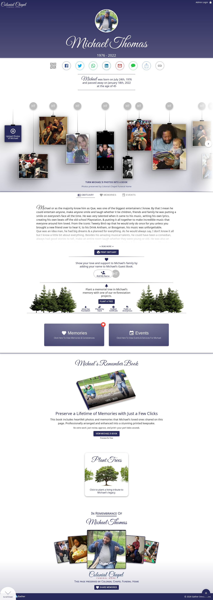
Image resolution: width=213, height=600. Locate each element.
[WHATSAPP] (93, 65)
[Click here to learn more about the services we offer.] (106, 575)
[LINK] (159, 65)
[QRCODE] (53, 65)
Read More (106, 246)
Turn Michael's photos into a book (106, 182)
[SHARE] (146, 65)
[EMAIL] (119, 65)
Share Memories (108, 587)
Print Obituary (108, 252)
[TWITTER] (79, 65)
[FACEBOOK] (66, 65)
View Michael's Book (106, 433)
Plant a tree (106, 301)
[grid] (106, 146)
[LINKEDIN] (106, 65)
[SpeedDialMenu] (206, 593)
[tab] (85, 195)
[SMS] (133, 65)
